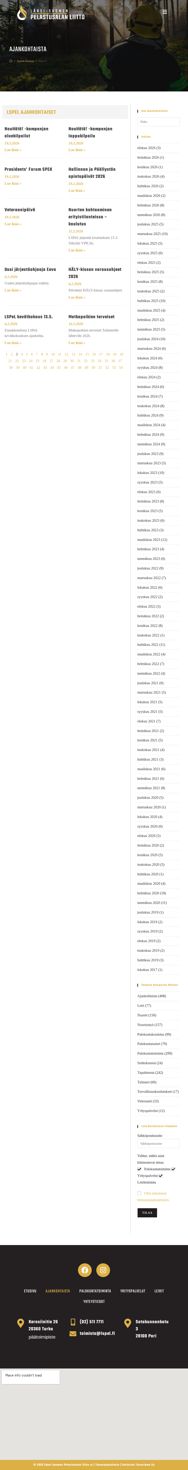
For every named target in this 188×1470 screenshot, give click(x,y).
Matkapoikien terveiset (92, 317)
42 (38, 367)
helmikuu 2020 (148, 893)
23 (24, 361)
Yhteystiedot (94, 1302)
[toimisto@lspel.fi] (72, 1333)
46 (66, 367)
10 (53, 354)
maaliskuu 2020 (148, 883)
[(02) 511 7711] (72, 1322)
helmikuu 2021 (148, 778)
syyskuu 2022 (147, 597)
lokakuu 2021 (147, 702)
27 (51, 361)
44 (52, 367)
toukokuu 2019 (148, 950)
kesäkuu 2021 (147, 740)
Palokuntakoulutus (150, 1034)
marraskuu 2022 (149, 578)
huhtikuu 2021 (147, 759)
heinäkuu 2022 (148, 616)
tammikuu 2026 (148, 215)
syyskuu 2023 (147, 482)
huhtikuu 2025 (147, 301)
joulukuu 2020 (147, 797)
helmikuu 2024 (148, 434)
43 (45, 367)
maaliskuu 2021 (148, 769)
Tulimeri (143, 1082)
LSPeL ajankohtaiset (31, 112)
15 (87, 354)
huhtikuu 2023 (147, 530)
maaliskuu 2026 (148, 196)
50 (93, 367)
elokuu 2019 (146, 941)
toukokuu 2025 (148, 291)
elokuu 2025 (146, 263)
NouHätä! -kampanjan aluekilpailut (27, 133)
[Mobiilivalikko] (165, 12)
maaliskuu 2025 (148, 310)
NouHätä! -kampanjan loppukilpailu (91, 133)
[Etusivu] (10, 61)
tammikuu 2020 (148, 903)
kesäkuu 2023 (147, 511)
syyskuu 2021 (147, 712)
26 (44, 361)
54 (121, 367)
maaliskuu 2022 (148, 654)
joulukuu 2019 (147, 912)
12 (66, 354)
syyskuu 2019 (147, 931)
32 (86, 361)
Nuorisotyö (145, 1025)
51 (100, 367)
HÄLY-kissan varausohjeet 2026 (95, 273)
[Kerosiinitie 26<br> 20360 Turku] (20, 1323)
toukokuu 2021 (148, 750)
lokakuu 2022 (147, 587)
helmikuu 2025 (148, 320)
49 (86, 367)
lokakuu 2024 (147, 358)
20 (121, 354)
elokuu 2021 (146, 721)
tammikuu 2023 (148, 559)
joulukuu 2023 (147, 454)
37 (120, 361)
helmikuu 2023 (148, 549)
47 (73, 367)
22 (17, 361)
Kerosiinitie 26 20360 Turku (43, 1325)
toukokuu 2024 (148, 406)
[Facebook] (85, 1270)
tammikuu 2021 (148, 788)
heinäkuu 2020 (148, 845)
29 (65, 361)
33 (92, 361)
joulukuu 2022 (147, 568)
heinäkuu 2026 (148, 157)
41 (31, 367)
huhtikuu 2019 (147, 960)
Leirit (159, 1291)
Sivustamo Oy (145, 1465)
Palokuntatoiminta (150, 1053)
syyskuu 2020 (147, 826)
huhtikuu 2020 (147, 874)
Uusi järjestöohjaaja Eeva (30, 269)
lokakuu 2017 (147, 970)
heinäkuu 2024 (148, 387)
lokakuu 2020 (147, 817)
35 (106, 361)
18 (108, 354)
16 (94, 354)
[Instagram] (103, 1270)
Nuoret (142, 1015)
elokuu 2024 (146, 377)
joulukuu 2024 (147, 339)
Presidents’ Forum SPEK (28, 169)
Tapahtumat (145, 1072)
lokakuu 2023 (147, 473)
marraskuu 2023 (149, 463)
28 (58, 361)
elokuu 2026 (146, 148)
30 (72, 361)
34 (99, 361)
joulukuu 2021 (147, 683)
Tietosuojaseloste (107, 1465)
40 (24, 367)
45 (59, 367)
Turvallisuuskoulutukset (154, 1091)
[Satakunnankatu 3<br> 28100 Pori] (127, 1323)
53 (114, 367)
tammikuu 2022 (148, 673)
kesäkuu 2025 (147, 281)
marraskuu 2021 (149, 692)
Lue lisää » (13, 150)
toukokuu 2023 (148, 520)
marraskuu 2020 (149, 807)
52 (107, 367)
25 (37, 361)
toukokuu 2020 (148, 864)
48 (79, 367)
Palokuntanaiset (148, 1044)
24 (31, 361)
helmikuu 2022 (148, 664)
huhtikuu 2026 (147, 186)
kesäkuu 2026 (147, 167)
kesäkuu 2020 (147, 855)
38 (11, 367)
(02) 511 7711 (92, 1322)
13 (73, 354)
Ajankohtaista (147, 996)
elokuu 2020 (146, 836)
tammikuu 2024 (148, 444)
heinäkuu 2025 (148, 272)
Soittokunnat (146, 1063)
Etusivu (30, 1291)
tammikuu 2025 (148, 329)
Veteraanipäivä (20, 210)
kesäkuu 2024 (147, 396)
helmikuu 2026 (148, 205)
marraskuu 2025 (149, 234)
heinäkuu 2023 (148, 501)
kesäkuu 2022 (147, 626)
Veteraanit (144, 1101)
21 (10, 361)
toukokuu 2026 (148, 176)
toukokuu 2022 (148, 635)
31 (79, 361)
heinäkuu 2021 (148, 731)
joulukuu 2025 (147, 224)
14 (80, 354)
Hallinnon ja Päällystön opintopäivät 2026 (92, 173)
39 (17, 367)
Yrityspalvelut (147, 1111)
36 (113, 361)
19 (114, 354)
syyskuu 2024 (147, 367)
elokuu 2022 (146, 606)
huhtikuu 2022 (147, 645)
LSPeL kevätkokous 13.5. (29, 317)
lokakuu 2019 (147, 922)
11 (59, 354)
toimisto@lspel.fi (97, 1333)
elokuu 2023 (146, 492)
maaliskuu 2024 (148, 425)
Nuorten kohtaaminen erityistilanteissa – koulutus (90, 217)
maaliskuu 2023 (148, 540)
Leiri (140, 1006)
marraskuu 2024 (149, 348)
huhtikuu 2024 (147, 415)
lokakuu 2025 (147, 243)
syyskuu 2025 (147, 253)
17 (101, 354)
